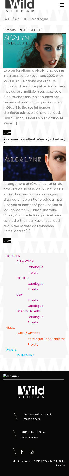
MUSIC (10, 328)
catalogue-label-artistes (46, 339)
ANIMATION (25, 261)
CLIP (19, 294)
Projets (33, 272)
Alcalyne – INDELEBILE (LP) (22, 30)
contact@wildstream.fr (38, 414)
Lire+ (7, 132)
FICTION (22, 278)
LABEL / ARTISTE (28, 333)
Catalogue (35, 267)
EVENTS (11, 350)
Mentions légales (22, 461)
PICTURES (12, 256)
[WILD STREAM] (19, 10)
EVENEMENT (25, 355)
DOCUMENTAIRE (28, 311)
